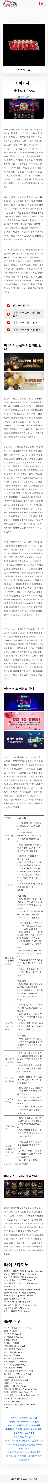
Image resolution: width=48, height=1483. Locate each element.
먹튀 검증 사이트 (15, 1452)
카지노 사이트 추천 (32, 1452)
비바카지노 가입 (29, 1417)
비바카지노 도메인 (31, 1425)
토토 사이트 (24, 1448)
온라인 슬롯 (23, 1444)
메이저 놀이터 (25, 1440)
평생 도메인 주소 (21, 306)
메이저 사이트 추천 (33, 1456)
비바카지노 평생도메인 (24, 1436)
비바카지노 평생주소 (33, 1429)
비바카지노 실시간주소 (24, 1433)
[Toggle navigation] (42, 4)
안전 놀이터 (37, 1440)
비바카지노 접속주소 (14, 1429)
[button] (42, 4)
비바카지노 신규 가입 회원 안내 (26, 314)
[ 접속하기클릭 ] (24, 96)
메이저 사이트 (11, 1440)
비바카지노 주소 (16, 1421)
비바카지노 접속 (31, 1421)
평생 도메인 (24, 1459)
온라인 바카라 (35, 1444)
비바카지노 (16, 1417)
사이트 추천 (11, 1444)
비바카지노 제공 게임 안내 (26, 330)
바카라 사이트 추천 (15, 1456)
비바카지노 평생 (15, 1425)
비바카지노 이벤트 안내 (25, 323)
